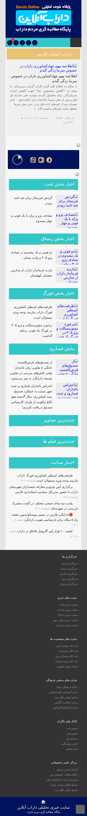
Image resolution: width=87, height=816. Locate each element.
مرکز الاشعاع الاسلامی (65, 707)
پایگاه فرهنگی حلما (67, 687)
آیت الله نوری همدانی (66, 661)
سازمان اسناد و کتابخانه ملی (62, 779)
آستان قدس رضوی (67, 769)
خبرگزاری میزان (69, 584)
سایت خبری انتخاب (67, 609)
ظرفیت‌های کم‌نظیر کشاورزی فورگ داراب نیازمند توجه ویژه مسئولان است (32, 312)
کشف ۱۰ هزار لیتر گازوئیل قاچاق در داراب (45, 531)
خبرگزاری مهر (70, 578)
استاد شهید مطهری (67, 666)
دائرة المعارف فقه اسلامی (63, 692)
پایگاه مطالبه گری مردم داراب (43, 812)
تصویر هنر (72, 733)
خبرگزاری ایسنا (69, 568)
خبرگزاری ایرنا (70, 563)
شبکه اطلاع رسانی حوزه (64, 784)
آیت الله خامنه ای (68, 651)
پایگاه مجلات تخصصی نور (64, 774)
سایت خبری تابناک (67, 615)
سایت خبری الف (69, 604)
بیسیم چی (72, 728)
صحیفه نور (72, 738)
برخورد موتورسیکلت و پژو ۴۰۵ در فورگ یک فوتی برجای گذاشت (31, 331)
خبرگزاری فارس (68, 573)
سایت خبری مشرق (67, 625)
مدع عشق (72, 748)
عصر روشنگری (69, 743)
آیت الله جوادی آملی (67, 645)
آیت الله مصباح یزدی (66, 656)
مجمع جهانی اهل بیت (66, 697)
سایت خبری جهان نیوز (65, 620)
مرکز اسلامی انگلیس (66, 702)
